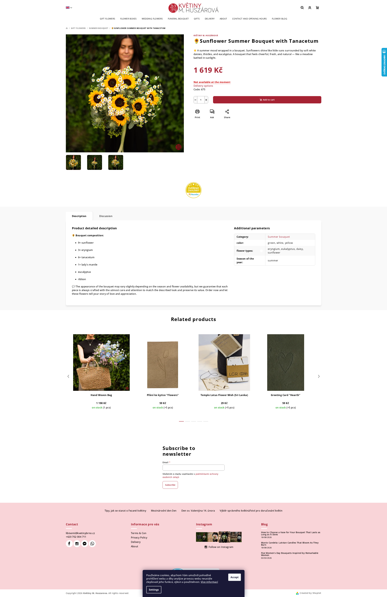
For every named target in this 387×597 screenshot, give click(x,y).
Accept (235, 577)
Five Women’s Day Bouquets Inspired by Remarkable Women (289, 554)
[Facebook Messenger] (84, 543)
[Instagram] (76, 543)
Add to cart (269, 99)
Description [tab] (79, 216)
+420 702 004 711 (76, 536)
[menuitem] (107, 18)
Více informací (209, 582)
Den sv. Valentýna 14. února (198, 510)
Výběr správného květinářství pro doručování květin (251, 510)
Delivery (136, 542)
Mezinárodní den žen (164, 510)
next (318, 376)
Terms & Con (138, 533)
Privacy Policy (139, 537)
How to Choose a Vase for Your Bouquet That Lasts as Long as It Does (290, 533)
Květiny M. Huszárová (206, 35)
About (134, 546)
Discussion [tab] (105, 216)
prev (68, 376)
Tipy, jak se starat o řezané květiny (125, 510)
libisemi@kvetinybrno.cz (80, 533)
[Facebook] (69, 543)
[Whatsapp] (92, 543)
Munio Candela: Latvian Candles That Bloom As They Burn (290, 544)
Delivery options (203, 85)
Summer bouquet (279, 236)
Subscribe (170, 484)
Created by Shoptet (310, 593)
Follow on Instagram (221, 547)
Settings (154, 589)
